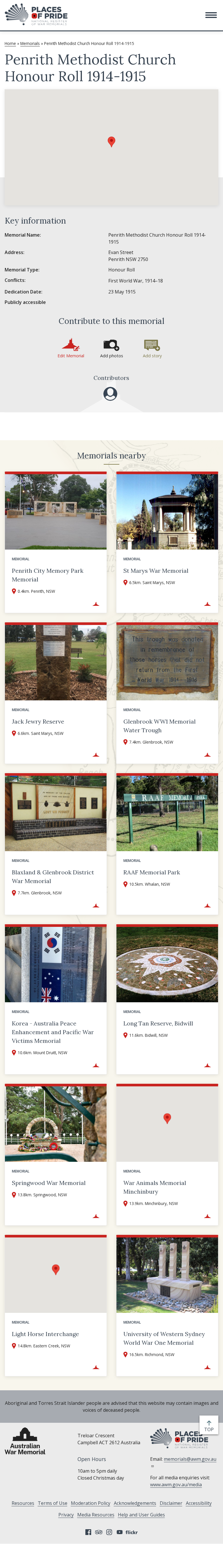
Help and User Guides (141, 1515)
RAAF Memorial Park (151, 872)
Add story (152, 355)
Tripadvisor (98, 1532)
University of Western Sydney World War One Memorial (164, 1338)
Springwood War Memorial (49, 1182)
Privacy (66, 1515)
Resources (23, 1503)
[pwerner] (110, 394)
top (210, 1429)
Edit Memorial (70, 355)
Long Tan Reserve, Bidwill (158, 1023)
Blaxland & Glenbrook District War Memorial (53, 877)
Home (10, 43)
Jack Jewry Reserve (38, 721)
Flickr (132, 1532)
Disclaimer (171, 1503)
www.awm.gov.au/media (176, 1484)
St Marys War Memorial (155, 570)
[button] (211, 15)
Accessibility (199, 1503)
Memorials (30, 43)
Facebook (88, 1532)
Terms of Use (52, 1503)
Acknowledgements (135, 1503)
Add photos (111, 355)
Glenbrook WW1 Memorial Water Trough (159, 726)
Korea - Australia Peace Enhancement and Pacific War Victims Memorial (53, 1032)
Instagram (109, 1532)
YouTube (119, 1532)
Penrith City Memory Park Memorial (47, 575)
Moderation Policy (90, 1503)
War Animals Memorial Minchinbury (154, 1187)
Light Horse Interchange (45, 1334)
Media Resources (95, 1515)
